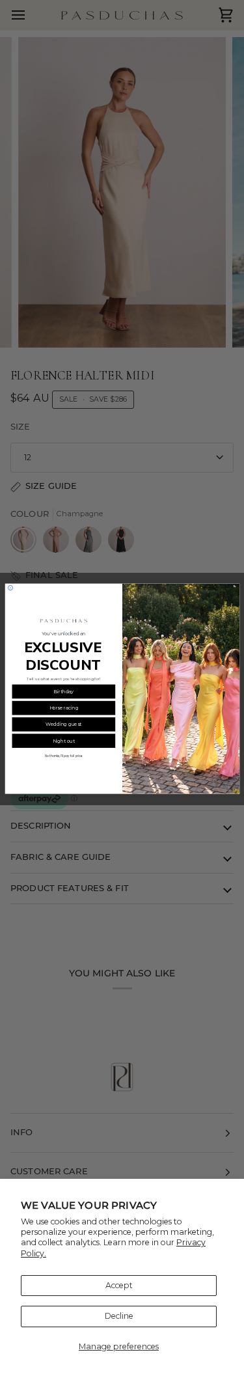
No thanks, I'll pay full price (63, 756)
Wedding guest (63, 725)
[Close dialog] (10, 588)
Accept (119, 1285)
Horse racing (63, 708)
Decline (119, 1316)
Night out (63, 741)
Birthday (63, 692)
